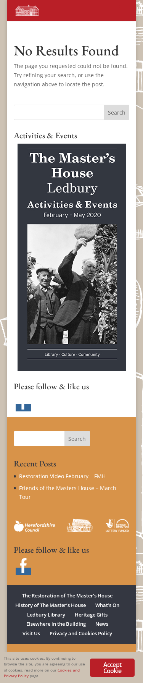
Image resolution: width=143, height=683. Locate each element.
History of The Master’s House (50, 605)
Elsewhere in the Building (56, 623)
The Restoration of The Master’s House (67, 595)
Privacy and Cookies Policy (81, 633)
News (101, 623)
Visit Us (31, 633)
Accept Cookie (112, 667)
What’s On (107, 605)
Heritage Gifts (91, 614)
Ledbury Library (46, 614)
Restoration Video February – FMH (62, 476)
